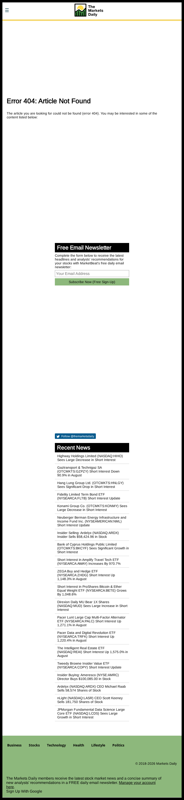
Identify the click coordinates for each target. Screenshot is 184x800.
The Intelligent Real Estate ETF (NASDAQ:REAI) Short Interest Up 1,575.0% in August (92, 652)
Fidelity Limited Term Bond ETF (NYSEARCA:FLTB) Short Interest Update (88, 496)
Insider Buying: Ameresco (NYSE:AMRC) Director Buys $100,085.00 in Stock (88, 677)
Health (78, 745)
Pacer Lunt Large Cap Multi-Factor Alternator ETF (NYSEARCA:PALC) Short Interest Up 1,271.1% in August (91, 621)
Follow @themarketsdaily (77, 436)
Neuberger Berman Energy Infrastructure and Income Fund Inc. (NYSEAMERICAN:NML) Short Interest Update (91, 521)
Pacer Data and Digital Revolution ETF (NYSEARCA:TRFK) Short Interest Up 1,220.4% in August (86, 636)
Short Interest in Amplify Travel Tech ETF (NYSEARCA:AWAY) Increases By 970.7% (89, 561)
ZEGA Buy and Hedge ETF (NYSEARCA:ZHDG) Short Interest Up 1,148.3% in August (86, 575)
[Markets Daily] (37, 24)
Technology (56, 745)
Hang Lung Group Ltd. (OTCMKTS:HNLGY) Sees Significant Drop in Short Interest (90, 485)
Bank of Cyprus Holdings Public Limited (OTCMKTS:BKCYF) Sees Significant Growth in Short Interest (93, 548)
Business (14, 745)
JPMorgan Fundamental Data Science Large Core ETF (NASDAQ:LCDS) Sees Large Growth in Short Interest (91, 713)
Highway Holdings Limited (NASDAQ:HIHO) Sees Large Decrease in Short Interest (90, 458)
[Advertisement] (92, 57)
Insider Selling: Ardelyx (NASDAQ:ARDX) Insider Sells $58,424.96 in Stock (88, 535)
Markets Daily (166, 763)
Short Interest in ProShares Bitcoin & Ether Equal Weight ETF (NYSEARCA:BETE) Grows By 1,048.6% (91, 590)
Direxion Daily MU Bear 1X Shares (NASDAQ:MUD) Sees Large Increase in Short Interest (92, 606)
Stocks (34, 745)
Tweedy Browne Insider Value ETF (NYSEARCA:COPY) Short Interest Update (89, 665)
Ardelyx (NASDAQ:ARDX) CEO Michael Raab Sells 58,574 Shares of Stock (91, 688)
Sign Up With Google (24, 791)
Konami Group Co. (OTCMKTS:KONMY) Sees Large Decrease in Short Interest (92, 508)
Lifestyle (98, 745)
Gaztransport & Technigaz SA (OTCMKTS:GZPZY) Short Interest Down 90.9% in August (88, 471)
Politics (118, 745)
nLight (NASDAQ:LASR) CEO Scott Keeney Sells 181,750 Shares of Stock (90, 700)
